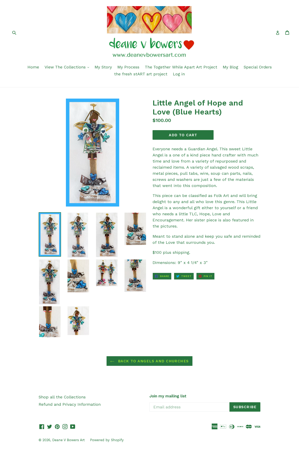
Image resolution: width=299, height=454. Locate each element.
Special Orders (258, 67)
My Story (103, 67)
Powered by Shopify (107, 440)
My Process (128, 67)
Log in (179, 73)
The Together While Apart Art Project (181, 67)
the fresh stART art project (140, 73)
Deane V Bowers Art (69, 440)
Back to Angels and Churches (152, 361)
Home (33, 67)
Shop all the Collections (62, 397)
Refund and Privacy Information (70, 404)
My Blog (230, 67)
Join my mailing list (168, 396)
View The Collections (66, 67)
